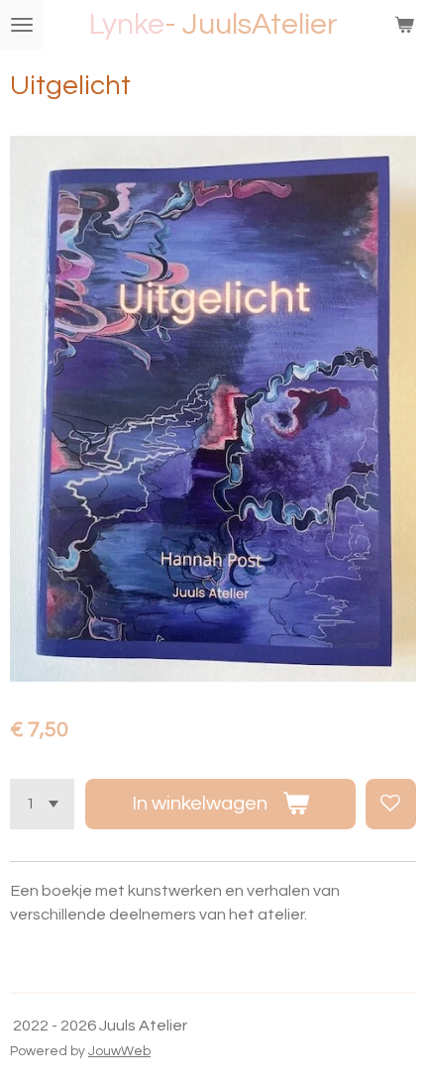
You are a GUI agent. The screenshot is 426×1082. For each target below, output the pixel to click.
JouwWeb (119, 1051)
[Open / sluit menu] (22, 25)
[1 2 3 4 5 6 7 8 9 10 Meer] (42, 804)
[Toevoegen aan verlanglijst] (391, 804)
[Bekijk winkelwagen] (404, 25)
